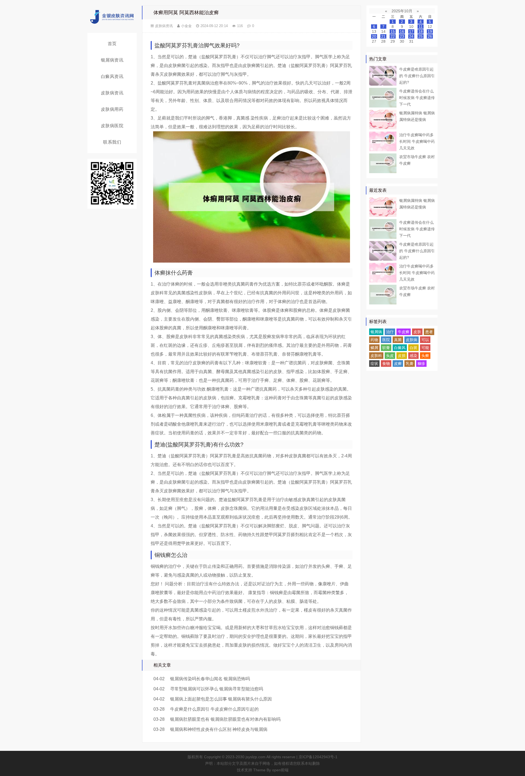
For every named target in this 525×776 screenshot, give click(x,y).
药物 (374, 340)
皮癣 (398, 363)
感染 (413, 355)
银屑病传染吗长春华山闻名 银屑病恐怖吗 (210, 678)
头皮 (390, 355)
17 (411, 31)
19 (430, 31)
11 (421, 26)
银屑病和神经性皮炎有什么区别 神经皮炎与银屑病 (218, 729)
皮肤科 (376, 355)
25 (420, 36)
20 (374, 36)
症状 (374, 363)
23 (402, 36)
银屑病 (376, 332)
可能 (425, 347)
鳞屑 (374, 347)
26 (430, 36)
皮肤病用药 (112, 109)
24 (411, 36)
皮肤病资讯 (112, 93)
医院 (386, 340)
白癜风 (400, 347)
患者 (429, 332)
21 (383, 36)
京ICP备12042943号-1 (318, 757)
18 (420, 31)
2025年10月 (401, 11)
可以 (425, 340)
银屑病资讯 (112, 60)
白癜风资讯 (112, 76)
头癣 (425, 355)
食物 (386, 363)
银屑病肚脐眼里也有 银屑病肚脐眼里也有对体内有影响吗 (225, 719)
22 (392, 36)
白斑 (413, 347)
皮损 (402, 355)
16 (402, 31)
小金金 (186, 26)
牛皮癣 (403, 332)
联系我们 (112, 142)
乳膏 (409, 363)
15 (392, 31)
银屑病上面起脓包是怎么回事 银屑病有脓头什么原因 (221, 699)
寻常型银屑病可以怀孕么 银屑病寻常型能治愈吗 (216, 689)
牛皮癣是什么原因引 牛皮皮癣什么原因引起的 (214, 709)
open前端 (280, 770)
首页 (112, 43)
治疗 (390, 332)
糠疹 (421, 363)
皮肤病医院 (112, 125)
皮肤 (417, 332)
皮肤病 (411, 340)
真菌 (398, 340)
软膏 (386, 347)
